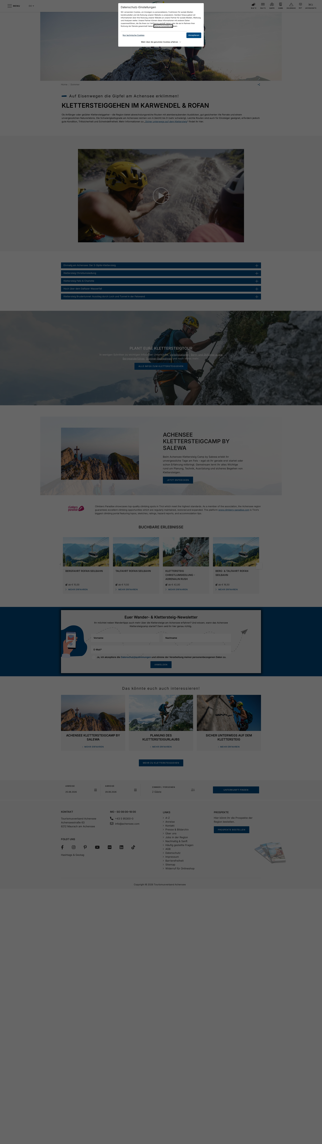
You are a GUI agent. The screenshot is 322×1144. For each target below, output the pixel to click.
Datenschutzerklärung (163, 26)
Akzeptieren (193, 35)
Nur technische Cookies (133, 35)
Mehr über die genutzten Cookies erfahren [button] (159, 42)
